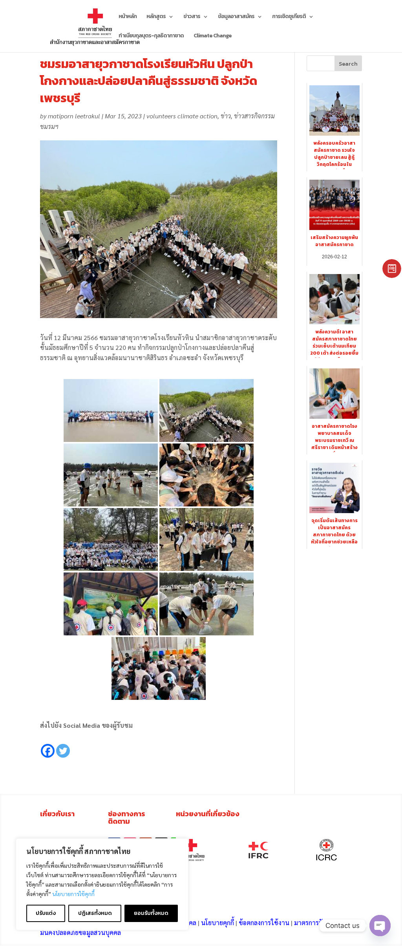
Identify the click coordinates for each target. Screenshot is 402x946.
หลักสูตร (156, 17)
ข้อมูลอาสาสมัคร (236, 17)
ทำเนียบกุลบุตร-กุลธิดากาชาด (151, 36)
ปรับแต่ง (46, 913)
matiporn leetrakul (74, 116)
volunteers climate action (181, 116)
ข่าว (226, 116)
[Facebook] (48, 745)
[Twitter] (63, 745)
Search (348, 64)
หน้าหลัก (128, 17)
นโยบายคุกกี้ (217, 922)
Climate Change (213, 36)
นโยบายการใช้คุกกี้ (73, 893)
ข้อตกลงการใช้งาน (264, 922)
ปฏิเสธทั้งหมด (95, 913)
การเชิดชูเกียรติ (289, 17)
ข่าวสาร (191, 17)
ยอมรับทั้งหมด (151, 913)
